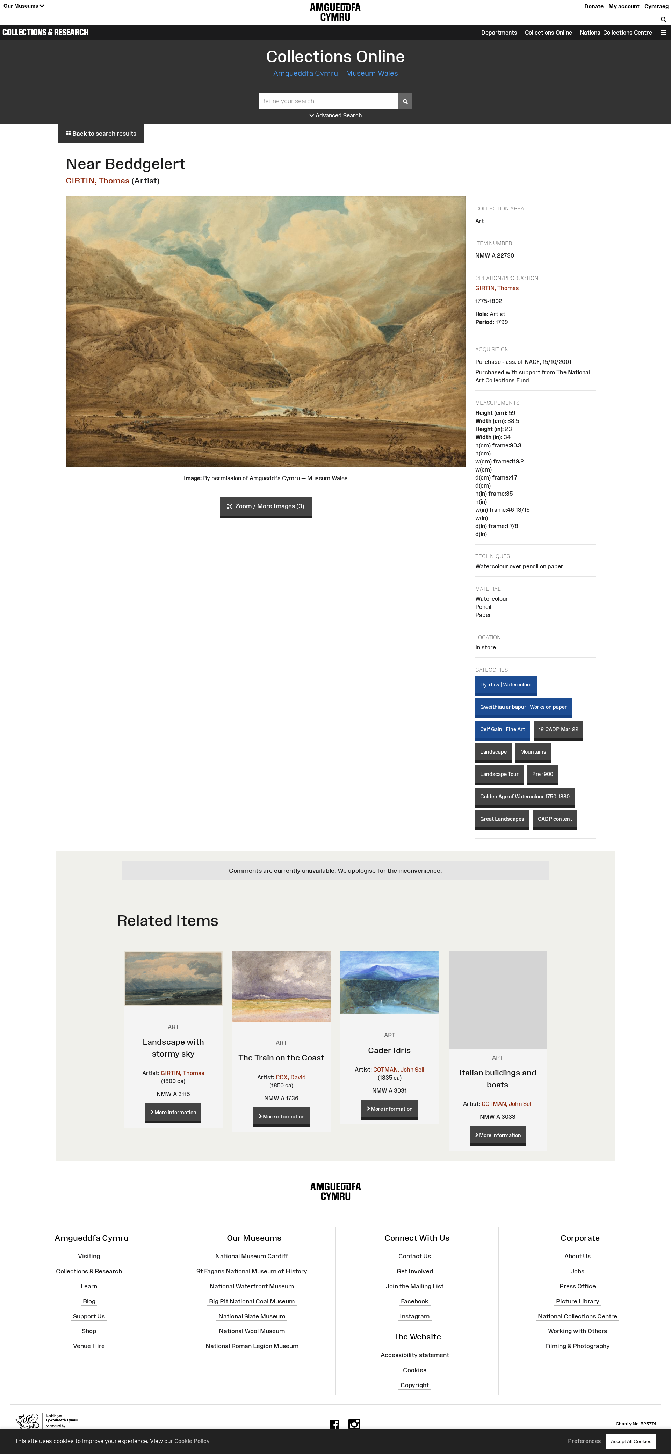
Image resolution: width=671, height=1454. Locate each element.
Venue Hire (89, 1346)
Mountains (533, 752)
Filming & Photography (577, 1346)
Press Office (578, 1286)
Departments (499, 32)
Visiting (89, 1256)
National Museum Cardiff (251, 1256)
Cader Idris (389, 1050)
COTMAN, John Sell (398, 1069)
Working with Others (577, 1330)
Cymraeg (656, 6)
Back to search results (103, 133)
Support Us (89, 1315)
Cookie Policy (192, 1441)
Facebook (414, 1301)
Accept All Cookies (631, 1441)
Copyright (415, 1385)
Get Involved (415, 1271)
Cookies (414, 1370)
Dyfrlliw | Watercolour (506, 685)
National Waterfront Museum (252, 1286)
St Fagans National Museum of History (251, 1271)
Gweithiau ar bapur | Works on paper (523, 707)
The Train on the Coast (281, 1057)
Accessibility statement (415, 1355)
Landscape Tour (499, 774)
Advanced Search (338, 115)
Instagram (415, 1315)
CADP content (555, 819)
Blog (89, 1301)
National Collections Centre (616, 32)
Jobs (577, 1271)
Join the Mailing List (414, 1286)
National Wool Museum (252, 1330)
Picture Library (577, 1301)
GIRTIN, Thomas (98, 180)
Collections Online (548, 32)
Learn (89, 1286)
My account (624, 6)
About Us (577, 1256)
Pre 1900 (542, 774)
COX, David (291, 1077)
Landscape (493, 752)
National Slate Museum (251, 1315)
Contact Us (414, 1256)
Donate (594, 6)
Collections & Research (45, 32)
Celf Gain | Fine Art (502, 729)
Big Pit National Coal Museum (252, 1301)
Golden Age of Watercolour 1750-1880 (525, 796)
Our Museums (21, 6)
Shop (89, 1330)
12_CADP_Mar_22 (558, 729)
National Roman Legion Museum (251, 1346)
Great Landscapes (502, 819)
